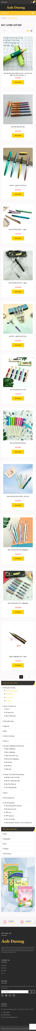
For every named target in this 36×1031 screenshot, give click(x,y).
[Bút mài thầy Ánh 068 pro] (18, 425)
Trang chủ (3, 18)
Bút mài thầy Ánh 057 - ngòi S (18, 283)
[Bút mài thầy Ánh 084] (18, 109)
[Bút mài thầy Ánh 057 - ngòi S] (18, 265)
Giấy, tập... (9, 769)
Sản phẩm (4, 970)
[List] (31, 30)
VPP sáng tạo (10, 816)
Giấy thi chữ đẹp (9, 736)
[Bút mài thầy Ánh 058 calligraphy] (18, 532)
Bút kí (6, 793)
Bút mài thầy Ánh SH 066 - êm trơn (18, 496)
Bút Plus (8, 701)
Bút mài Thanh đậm (12, 691)
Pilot (5, 834)
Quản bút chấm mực (12, 755)
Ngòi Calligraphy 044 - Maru (18, 656)
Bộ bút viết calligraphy (12, 759)
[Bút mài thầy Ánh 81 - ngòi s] (18, 216)
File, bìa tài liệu (10, 819)
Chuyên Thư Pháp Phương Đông (14, 774)
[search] (30, 2)
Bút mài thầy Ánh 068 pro (18, 443)
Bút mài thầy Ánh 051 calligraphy (18, 603)
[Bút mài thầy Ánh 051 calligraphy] (18, 586)
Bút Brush (9, 766)
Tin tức (3, 973)
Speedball (7, 839)
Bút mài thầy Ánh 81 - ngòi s (18, 229)
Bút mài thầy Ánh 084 (18, 127)
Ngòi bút (6, 726)
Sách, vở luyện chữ (10, 706)
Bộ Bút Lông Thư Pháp (12, 777)
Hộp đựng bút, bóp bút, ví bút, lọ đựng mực (19, 822)
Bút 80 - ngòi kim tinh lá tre (18, 185)
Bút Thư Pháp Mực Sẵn (13, 781)
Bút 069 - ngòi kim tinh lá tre (18, 336)
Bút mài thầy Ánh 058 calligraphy (18, 550)
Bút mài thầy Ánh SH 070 (18, 390)
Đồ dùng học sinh (11, 809)
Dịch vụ (6, 741)
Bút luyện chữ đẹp (9, 688)
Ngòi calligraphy (10, 749)
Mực (5, 731)
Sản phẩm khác (9, 721)
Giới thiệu (3, 968)
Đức (5, 844)
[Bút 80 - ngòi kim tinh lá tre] (18, 165)
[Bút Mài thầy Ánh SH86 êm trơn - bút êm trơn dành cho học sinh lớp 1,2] (18, 53)
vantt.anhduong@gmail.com (10, 1017)
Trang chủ (3, 965)
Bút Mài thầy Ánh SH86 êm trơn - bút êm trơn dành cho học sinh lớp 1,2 (18, 74)
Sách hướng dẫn (11, 716)
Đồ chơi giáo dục (9, 798)
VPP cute (8, 812)
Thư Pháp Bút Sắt (11, 787)
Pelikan (6, 849)
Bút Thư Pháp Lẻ (11, 784)
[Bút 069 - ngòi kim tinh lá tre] (18, 319)
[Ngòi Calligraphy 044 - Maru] (18, 639)
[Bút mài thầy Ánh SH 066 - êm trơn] (18, 479)
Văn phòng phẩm (9, 803)
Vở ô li (7, 709)
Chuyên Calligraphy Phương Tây (14, 746)
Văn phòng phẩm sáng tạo (14, 806)
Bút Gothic (9, 762)
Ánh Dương (7, 854)
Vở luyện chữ (10, 712)
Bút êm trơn (9, 697)
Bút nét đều (9, 694)
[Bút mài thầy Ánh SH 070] (18, 372)
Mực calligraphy (10, 752)
